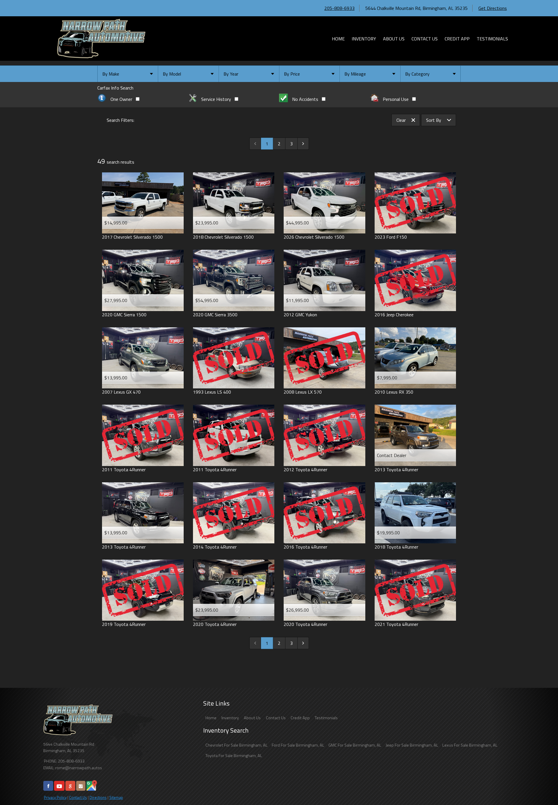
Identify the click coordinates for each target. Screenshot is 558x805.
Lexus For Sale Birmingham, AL (470, 745)
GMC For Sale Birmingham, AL (354, 745)
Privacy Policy (55, 797)
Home (211, 718)
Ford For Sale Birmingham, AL (298, 745)
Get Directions (492, 8)
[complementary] (540, 787)
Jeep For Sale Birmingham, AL (412, 745)
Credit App (300, 718)
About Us (252, 718)
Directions (98, 797)
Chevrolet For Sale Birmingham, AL (236, 745)
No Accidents (305, 99)
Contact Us (78, 797)
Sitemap (116, 797)
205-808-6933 (339, 8)
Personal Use (396, 99)
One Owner (121, 99)
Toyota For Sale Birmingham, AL (233, 755)
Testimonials (326, 718)
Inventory (230, 718)
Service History (216, 99)
